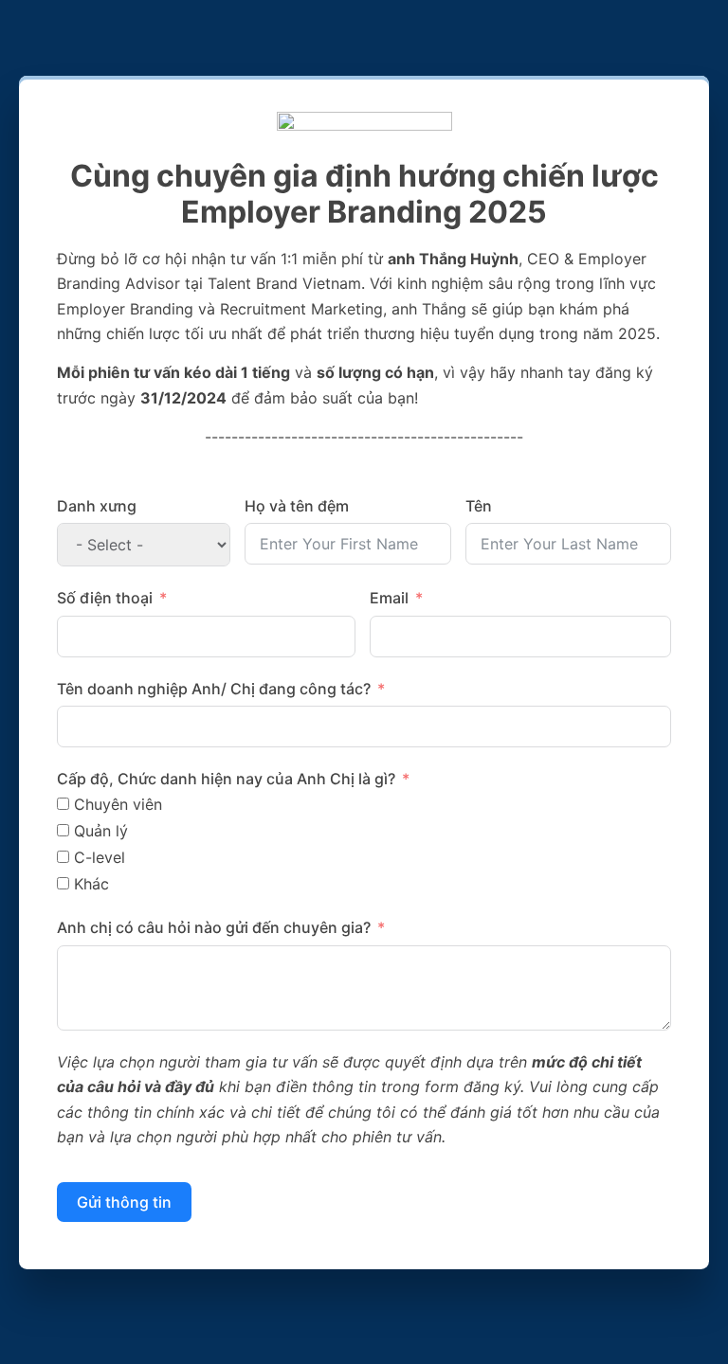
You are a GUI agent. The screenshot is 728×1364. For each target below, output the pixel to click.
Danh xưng (96, 505)
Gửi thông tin (124, 1202)
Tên (478, 505)
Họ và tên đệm (297, 505)
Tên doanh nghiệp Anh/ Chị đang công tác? (214, 688)
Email (389, 597)
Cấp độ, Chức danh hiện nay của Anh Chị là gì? (226, 778)
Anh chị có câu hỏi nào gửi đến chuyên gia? (214, 927)
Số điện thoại (105, 597)
